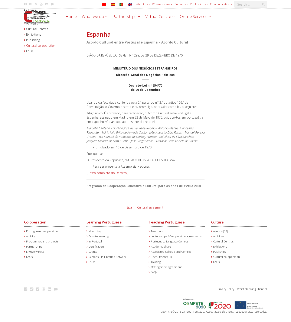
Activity (30, 236)
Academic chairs (161, 246)
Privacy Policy (226, 289)
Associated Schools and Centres (171, 252)
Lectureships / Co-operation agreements (176, 236)
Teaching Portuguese (167, 222)
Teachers (157, 231)
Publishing (33, 40)
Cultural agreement (150, 207)
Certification (96, 246)
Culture (30, 10)
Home (71, 16)
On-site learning (98, 236)
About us (142, 4)
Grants (93, 252)
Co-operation (35, 222)
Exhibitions (33, 34)
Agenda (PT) (34, 18)
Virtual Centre (158, 16)
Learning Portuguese (104, 222)
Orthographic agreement (166, 267)
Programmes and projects (42, 241)
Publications (198, 4)
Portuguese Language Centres (169, 241)
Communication (220, 4)
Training (156, 262)
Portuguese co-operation (42, 231)
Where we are (161, 4)
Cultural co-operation (41, 46)
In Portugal (95, 241)
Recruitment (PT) (161, 257)
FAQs (29, 51)
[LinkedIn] (50, 289)
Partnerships (125, 16)
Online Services (194, 16)
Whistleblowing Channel (252, 289)
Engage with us (35, 252)
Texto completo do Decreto (107, 173)
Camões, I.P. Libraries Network (107, 257)
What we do (93, 16)
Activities (32, 23)
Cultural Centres (37, 29)
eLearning (95, 231)
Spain (130, 207)
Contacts (180, 4)
